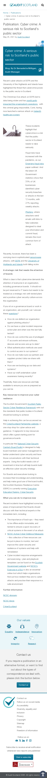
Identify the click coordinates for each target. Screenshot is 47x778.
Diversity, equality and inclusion (26, 711)
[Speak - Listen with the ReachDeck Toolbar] (42, 774)
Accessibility (22, 705)
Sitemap (20, 723)
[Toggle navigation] (4, 5)
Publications (16, 13)
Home (5, 13)
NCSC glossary (10, 595)
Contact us (23, 685)
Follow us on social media (28, 702)
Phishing (29, 212)
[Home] (23, 4)
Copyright (21, 719)
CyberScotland (10, 606)
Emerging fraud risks (34, 163)
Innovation (37, 631)
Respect (32, 643)
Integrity (15, 643)
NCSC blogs (8, 600)
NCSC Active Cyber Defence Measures (25, 534)
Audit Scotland (23, 37)
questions (13, 313)
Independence (22, 631)
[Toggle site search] (42, 5)
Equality (9, 631)
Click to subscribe (23, 757)
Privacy (20, 716)
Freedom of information (27, 730)
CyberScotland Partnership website (23, 423)
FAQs (19, 727)
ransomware (35, 257)
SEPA (17, 260)
